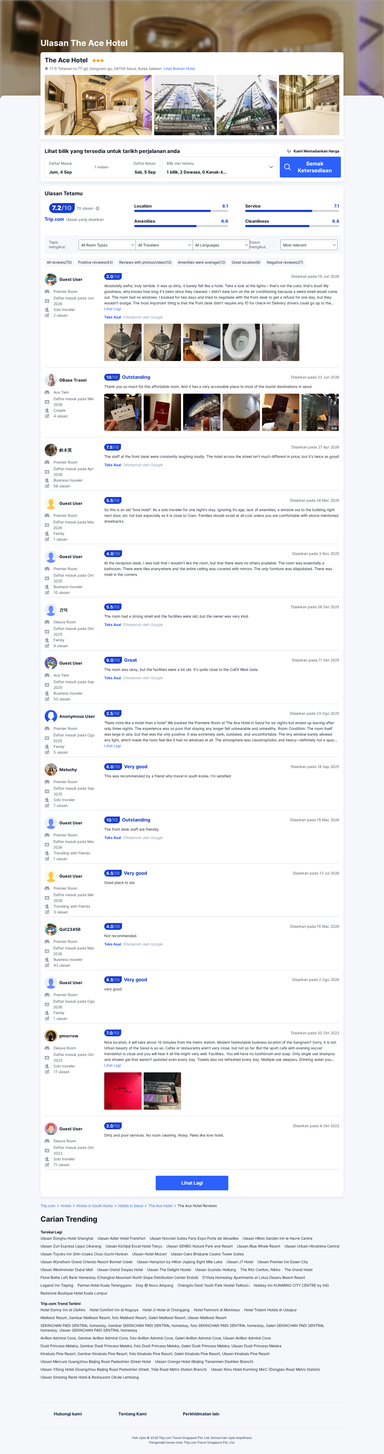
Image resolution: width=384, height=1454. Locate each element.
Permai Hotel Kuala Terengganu (104, 1285)
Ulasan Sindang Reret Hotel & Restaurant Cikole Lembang (89, 1377)
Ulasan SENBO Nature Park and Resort (199, 1246)
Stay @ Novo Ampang (154, 1285)
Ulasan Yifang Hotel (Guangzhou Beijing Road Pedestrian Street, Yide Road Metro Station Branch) (123, 1369)
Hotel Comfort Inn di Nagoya (114, 1310)
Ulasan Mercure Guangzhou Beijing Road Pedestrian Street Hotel (95, 1361)
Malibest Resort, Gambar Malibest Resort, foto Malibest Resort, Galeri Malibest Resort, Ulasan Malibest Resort (133, 1317)
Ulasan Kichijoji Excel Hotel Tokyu (134, 1246)
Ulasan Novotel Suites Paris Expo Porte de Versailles (194, 1238)
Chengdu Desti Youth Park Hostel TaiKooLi (213, 1285)
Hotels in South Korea (95, 1205)
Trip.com (47, 1205)
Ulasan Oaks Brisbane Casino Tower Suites (207, 1254)
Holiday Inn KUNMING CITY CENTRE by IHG (291, 1285)
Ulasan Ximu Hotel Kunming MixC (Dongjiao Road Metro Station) (265, 1369)
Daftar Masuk (60, 163)
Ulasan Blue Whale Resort (258, 1246)
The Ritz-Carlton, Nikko (260, 1269)
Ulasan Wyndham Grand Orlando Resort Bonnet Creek (86, 1262)
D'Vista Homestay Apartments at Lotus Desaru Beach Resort (253, 1277)
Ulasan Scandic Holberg (215, 1269)
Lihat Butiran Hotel (179, 68)
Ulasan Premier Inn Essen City (282, 1262)
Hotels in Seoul (130, 1205)
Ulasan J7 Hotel (239, 1262)
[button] (337, 8)
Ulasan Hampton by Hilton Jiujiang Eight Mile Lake (179, 1262)
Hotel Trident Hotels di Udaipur (270, 1310)
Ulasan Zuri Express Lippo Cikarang (70, 1246)
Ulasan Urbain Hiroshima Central (311, 1246)
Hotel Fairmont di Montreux (217, 1310)
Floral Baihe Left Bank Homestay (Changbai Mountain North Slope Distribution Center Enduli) (119, 1277)
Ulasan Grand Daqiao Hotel (120, 1269)
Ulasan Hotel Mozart (149, 1254)
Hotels (66, 1205)
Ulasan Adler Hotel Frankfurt (121, 1238)
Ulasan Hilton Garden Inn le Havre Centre (277, 1238)
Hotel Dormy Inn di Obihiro (62, 1310)
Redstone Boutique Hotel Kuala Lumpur (73, 1293)
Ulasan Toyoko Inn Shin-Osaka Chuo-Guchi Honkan (84, 1254)
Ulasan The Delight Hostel (169, 1269)
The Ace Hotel (160, 1205)
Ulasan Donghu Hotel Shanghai (66, 1238)
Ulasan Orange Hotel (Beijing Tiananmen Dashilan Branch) (204, 1361)
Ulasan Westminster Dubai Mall (66, 1269)
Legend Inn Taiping (56, 1285)
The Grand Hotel (298, 1269)
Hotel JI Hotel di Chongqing (166, 1310)
